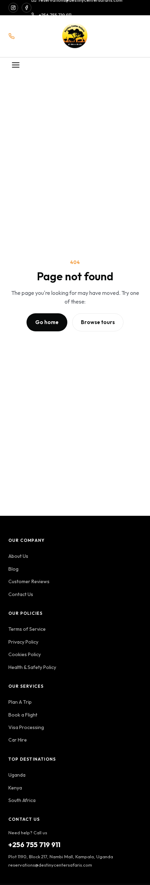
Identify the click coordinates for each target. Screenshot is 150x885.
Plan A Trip (20, 702)
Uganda (16, 775)
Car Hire (17, 740)
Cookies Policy (24, 654)
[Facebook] (26, 8)
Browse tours (98, 322)
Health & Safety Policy (32, 667)
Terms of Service (27, 629)
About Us (18, 556)
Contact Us (20, 594)
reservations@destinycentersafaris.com (50, 865)
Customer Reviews (29, 581)
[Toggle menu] (15, 65)
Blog (13, 569)
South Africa (22, 800)
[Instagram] (13, 8)
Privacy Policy (23, 642)
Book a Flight (22, 715)
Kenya (15, 788)
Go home (47, 322)
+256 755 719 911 (55, 15)
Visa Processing (26, 727)
